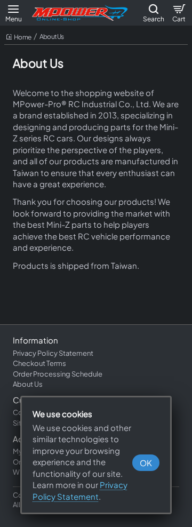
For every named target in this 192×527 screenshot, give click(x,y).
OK (146, 463)
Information (35, 340)
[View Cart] (178, 13)
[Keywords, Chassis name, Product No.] (153, 13)
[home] (18, 37)
